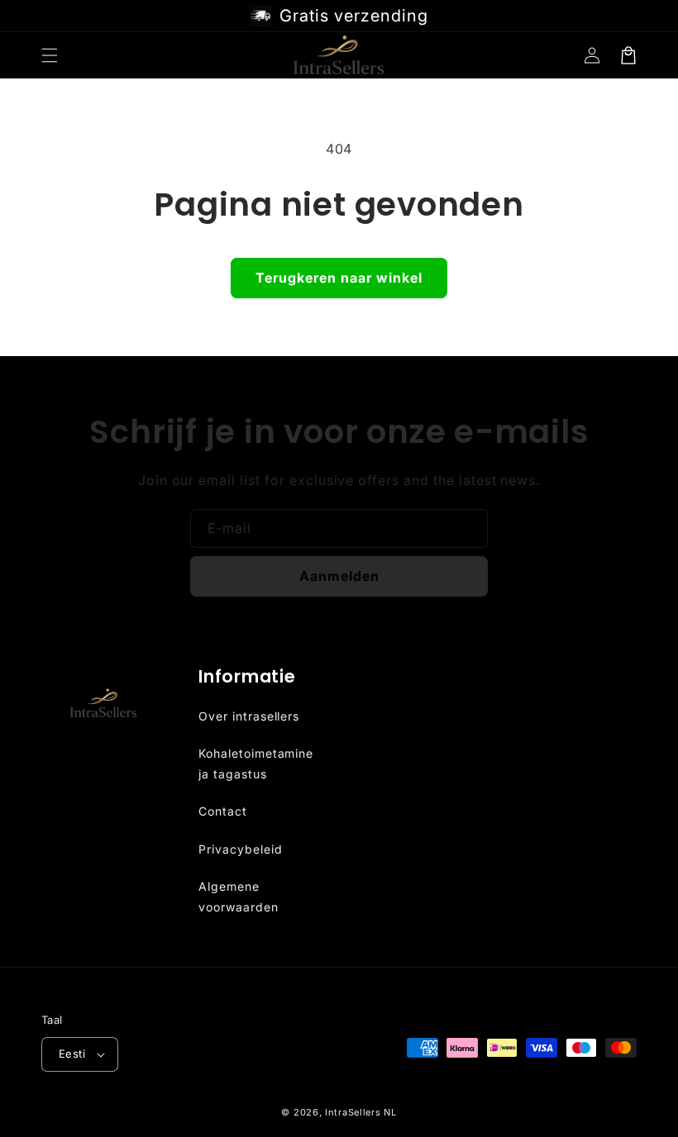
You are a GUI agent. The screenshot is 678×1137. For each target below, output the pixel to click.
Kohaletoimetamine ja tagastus (255, 763)
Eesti (72, 1053)
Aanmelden (339, 576)
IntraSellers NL (361, 1112)
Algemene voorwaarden (238, 896)
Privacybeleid (240, 849)
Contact (222, 811)
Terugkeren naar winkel (339, 277)
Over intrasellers (248, 716)
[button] (49, 55)
